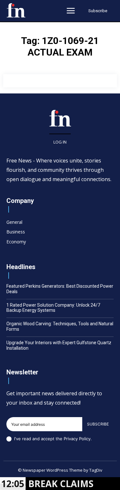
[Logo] (16, 10)
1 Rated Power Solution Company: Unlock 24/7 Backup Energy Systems (53, 307)
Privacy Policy (77, 438)
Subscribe (98, 424)
